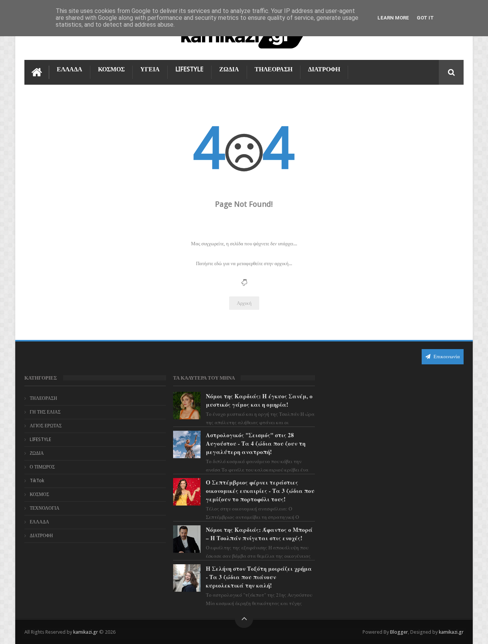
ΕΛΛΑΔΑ (69, 69)
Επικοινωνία (446, 356)
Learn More (393, 18)
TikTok (37, 480)
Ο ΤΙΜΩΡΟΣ (42, 467)
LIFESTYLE (189, 69)
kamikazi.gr (85, 632)
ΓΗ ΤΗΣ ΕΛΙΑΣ (45, 412)
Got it (425, 18)
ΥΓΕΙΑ (150, 69)
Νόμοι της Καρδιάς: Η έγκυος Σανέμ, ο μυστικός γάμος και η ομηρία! (259, 400)
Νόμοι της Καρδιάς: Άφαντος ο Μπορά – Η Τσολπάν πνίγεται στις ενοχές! (259, 533)
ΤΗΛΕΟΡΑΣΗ (273, 69)
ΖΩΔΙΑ (229, 69)
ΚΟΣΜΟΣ (111, 69)
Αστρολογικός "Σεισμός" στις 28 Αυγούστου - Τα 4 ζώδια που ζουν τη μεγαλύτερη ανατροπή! (255, 443)
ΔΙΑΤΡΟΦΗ (324, 69)
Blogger (399, 632)
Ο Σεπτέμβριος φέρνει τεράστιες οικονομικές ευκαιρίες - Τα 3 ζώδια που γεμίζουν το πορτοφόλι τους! (260, 490)
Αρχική (244, 303)
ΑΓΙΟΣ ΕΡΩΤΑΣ (46, 425)
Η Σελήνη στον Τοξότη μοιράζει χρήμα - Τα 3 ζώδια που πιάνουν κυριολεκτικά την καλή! (259, 576)
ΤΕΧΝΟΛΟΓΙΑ (44, 508)
